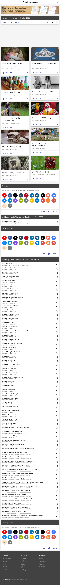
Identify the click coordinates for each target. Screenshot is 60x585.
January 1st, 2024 (11, 500)
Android (41, 558)
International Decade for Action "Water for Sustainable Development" (22, 515)
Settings (5, 569)
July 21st (45, 68)
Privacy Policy (23, 579)
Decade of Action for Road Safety (12, 457)
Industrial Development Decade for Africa (14, 494)
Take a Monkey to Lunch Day (13, 172)
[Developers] (10, 205)
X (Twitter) (23, 561)
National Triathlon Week (9, 221)
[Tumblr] (21, 195)
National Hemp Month (8, 360)
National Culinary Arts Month (10, 339)
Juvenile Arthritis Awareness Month (12, 297)
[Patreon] (48, 195)
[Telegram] (10, 200)
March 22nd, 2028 (24, 517)
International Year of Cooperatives (12, 436)
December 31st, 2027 (25, 475)
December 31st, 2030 (25, 458)
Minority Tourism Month (9, 310)
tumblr (22, 563)
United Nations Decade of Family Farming (14, 511)
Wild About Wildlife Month (9, 419)
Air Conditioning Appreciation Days (12, 431)
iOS (40, 560)
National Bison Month (8, 322)
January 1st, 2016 (11, 496)
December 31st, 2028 (25, 504)
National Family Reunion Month (11, 352)
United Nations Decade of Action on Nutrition (15, 507)
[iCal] (53, 200)
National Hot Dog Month (9, 369)
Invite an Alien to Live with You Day (44, 64)
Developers (42, 566)
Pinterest (23, 564)
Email (22, 569)
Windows (41, 564)
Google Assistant (43, 561)
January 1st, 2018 (11, 475)
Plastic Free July (7, 402)
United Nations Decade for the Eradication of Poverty (17, 473)
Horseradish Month (7, 289)
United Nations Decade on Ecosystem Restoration (16, 490)
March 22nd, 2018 (11, 517)
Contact (5, 566)
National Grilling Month (8, 356)
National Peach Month (8, 381)
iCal (22, 574)
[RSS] (48, 200)
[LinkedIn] (32, 195)
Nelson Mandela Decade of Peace (12, 503)
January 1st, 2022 (11, 466)
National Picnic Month (8, 389)
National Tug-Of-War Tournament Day (40, 145)
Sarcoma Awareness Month (10, 406)
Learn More (7, 73)
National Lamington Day (11, 146)
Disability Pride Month (8, 280)
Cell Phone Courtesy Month (10, 272)
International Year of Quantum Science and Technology (18, 448)
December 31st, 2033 (25, 500)
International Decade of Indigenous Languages (16, 465)
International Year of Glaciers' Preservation (14, 440)
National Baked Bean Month (10, 318)
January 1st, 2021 (11, 458)
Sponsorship (6, 567)
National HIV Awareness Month (11, 364)
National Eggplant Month (9, 348)
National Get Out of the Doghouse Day (11, 119)
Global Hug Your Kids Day (12, 63)
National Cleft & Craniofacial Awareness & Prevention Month (20, 331)
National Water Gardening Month (11, 394)
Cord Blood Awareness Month (11, 276)
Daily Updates (7, 186)
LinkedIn (23, 566)
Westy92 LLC (15, 579)
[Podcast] (15, 200)
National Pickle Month (8, 385)
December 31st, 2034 (25, 454)
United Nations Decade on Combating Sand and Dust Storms (20, 486)
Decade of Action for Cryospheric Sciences (15, 452)
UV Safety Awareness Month (10, 415)
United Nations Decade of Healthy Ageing (14, 478)
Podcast (23, 567)
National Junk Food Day (41, 118)
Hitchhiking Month (7, 285)
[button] (2, 2)
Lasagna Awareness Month (10, 301)
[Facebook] (10, 195)
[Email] (4, 205)
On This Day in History (41, 172)
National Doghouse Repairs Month (12, 343)
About (4, 564)
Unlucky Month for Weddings (10, 410)
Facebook (23, 558)
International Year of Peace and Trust (13, 444)
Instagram (23, 560)
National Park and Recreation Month (12, 377)
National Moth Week (8, 264)
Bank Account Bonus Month (10, 268)
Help (4, 563)
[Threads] (43, 195)
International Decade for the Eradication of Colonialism (18, 461)
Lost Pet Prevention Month (10, 306)
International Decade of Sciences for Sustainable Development (20, 499)
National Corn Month (8, 335)
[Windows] (37, 200)
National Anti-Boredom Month (10, 314)
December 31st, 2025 (25, 496)
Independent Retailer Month (10, 293)
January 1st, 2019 (11, 504)
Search (5, 561)
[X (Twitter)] (15, 195)
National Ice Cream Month (9, 373)
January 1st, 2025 (11, 454)
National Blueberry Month (9, 327)
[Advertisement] (30, 36)
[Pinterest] (26, 195)
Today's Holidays (7, 558)
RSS (22, 572)
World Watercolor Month (9, 423)
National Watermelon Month (10, 398)
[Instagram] (37, 195)
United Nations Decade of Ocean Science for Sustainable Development (23, 482)
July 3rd (24, 433)
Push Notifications (25, 570)
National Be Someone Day (42, 91)
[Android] (21, 200)
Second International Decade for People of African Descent (19, 469)
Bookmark (41, 563)
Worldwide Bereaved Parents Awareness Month (16, 427)
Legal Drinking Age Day (11, 92)
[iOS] (26, 200)
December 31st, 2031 (25, 466)
